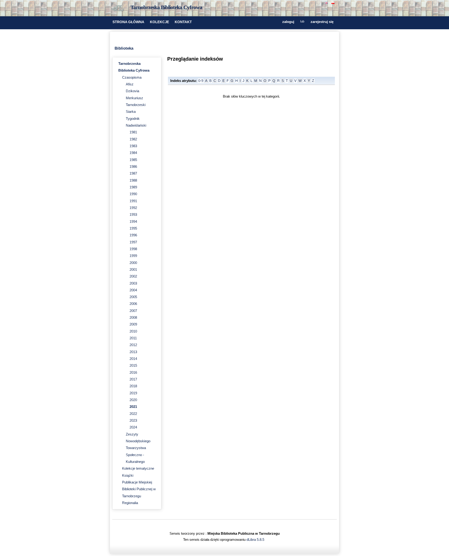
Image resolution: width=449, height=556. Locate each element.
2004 (133, 290)
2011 (133, 338)
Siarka (131, 111)
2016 (133, 372)
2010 (133, 331)
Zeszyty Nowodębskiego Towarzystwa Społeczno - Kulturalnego (138, 448)
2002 (133, 276)
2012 (133, 345)
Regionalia (130, 503)
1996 (133, 235)
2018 (133, 386)
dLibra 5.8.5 (255, 539)
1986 (133, 166)
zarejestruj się (322, 22)
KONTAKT (183, 22)
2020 (133, 400)
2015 (133, 365)
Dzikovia (132, 91)
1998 (133, 249)
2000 (133, 263)
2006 (133, 304)
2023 (133, 420)
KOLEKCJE (159, 22)
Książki (127, 475)
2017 (133, 379)
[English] (327, 2)
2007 (133, 311)
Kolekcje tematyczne (138, 468)
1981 (133, 132)
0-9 (200, 81)
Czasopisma (131, 77)
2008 (133, 317)
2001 (133, 269)
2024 (133, 427)
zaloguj (288, 22)
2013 (133, 352)
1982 (133, 139)
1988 (133, 180)
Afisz (130, 84)
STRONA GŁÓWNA (128, 22)
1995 (133, 228)
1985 (133, 160)
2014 (133, 359)
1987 (133, 173)
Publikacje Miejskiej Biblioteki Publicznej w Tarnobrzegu (139, 489)
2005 (133, 297)
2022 (133, 414)
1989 (133, 187)
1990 (133, 194)
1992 (133, 208)
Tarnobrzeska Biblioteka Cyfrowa (166, 7)
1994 (133, 221)
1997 (133, 242)
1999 (133, 256)
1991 (133, 201)
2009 (133, 324)
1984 (133, 153)
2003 (133, 283)
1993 (133, 214)
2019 (133, 393)
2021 (133, 407)
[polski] (333, 2)
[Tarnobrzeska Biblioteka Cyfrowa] (119, 8)
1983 (133, 146)
